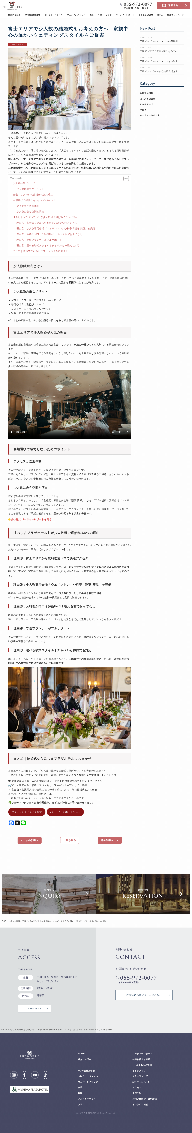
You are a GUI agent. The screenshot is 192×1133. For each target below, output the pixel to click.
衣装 (92, 15)
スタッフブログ (140, 1076)
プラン (109, 15)
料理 (100, 15)
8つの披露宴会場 (32, 15)
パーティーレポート (125, 15)
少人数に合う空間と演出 (30, 211)
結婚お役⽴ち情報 (141, 1059)
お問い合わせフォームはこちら (144, 994)
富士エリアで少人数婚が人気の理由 (33, 194)
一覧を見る (69, 840)
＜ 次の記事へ (29, 840)
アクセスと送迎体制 (27, 206)
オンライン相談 (140, 1104)
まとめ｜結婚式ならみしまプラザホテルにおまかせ (42, 251)
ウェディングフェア (76, 15)
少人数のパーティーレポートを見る (31, 519)
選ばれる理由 (14, 15)
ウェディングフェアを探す (27, 812)
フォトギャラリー (87, 1099)
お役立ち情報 (146, 93)
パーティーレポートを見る (65, 812)
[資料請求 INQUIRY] (49, 911)
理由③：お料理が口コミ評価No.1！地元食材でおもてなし (49, 234)
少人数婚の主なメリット (30, 189)
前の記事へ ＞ (110, 840)
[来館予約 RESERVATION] (143, 911)
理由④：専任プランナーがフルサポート (39, 240)
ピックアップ (146, 104)
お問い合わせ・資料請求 (144, 1099)
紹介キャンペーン (175, 15)
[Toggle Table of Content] (124, 178)
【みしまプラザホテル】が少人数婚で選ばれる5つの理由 (45, 217)
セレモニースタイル (53, 15)
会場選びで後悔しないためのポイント (34, 200)
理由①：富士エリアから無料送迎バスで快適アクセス (46, 223)
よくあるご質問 (146, 15)
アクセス (136, 1087)
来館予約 (173, 5)
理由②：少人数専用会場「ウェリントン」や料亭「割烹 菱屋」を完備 (55, 228)
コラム (160, 15)
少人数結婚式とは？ (24, 183)
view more (34, 1008)
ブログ (143, 110)
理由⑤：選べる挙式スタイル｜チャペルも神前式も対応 (48, 245)
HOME (81, 1053)
